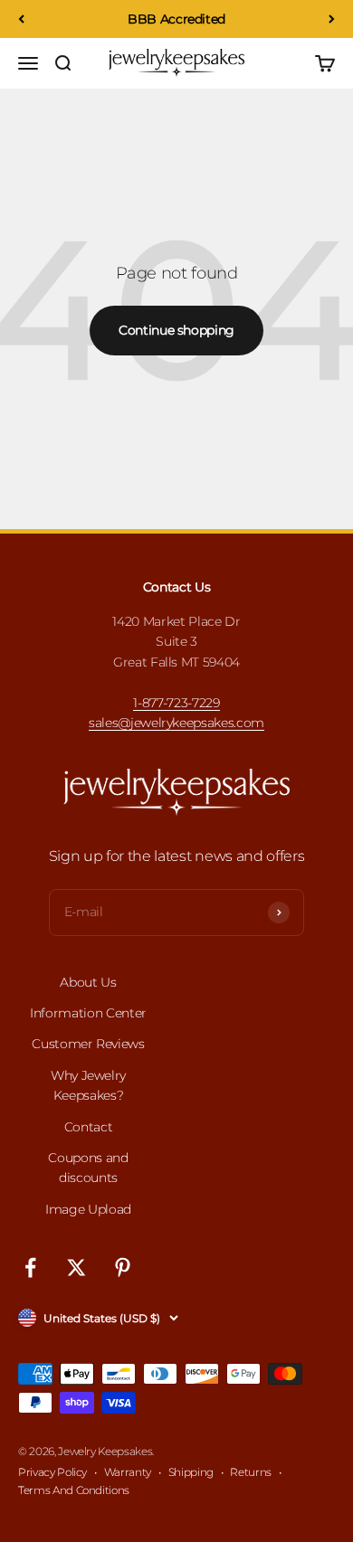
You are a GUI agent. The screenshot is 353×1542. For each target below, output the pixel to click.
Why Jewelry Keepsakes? (88, 1085)
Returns (251, 1472)
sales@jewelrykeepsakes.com (176, 722)
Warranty (127, 1472)
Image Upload (88, 1209)
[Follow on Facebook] (30, 1267)
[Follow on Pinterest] (122, 1267)
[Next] (332, 19)
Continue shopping (176, 330)
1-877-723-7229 (176, 703)
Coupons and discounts (88, 1167)
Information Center (88, 1013)
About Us (88, 982)
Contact (88, 1127)
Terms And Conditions (73, 1490)
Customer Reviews (88, 1044)
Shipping (191, 1472)
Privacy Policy (52, 1472)
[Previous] (21, 19)
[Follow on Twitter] (76, 1267)
